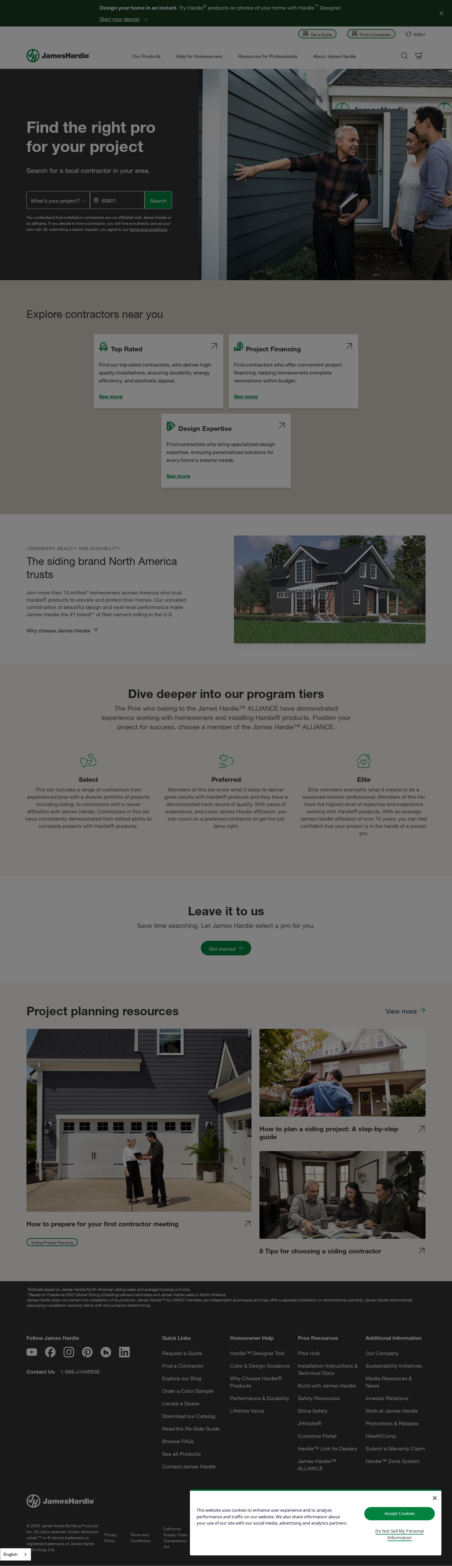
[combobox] (15, 1554)
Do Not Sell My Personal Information (399, 1534)
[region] (315, 1522)
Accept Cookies (399, 1513)
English (11, 1554)
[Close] (435, 1498)
